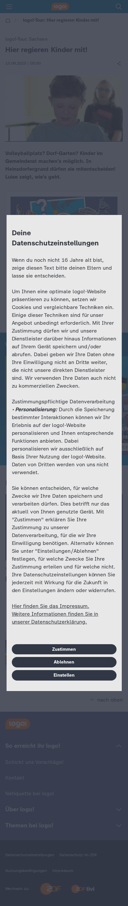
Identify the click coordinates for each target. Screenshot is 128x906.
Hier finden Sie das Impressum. (50, 606)
